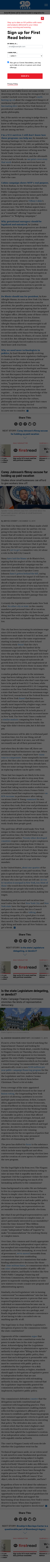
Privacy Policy (12, 83)
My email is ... (12, 43)
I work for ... (12, 52)
